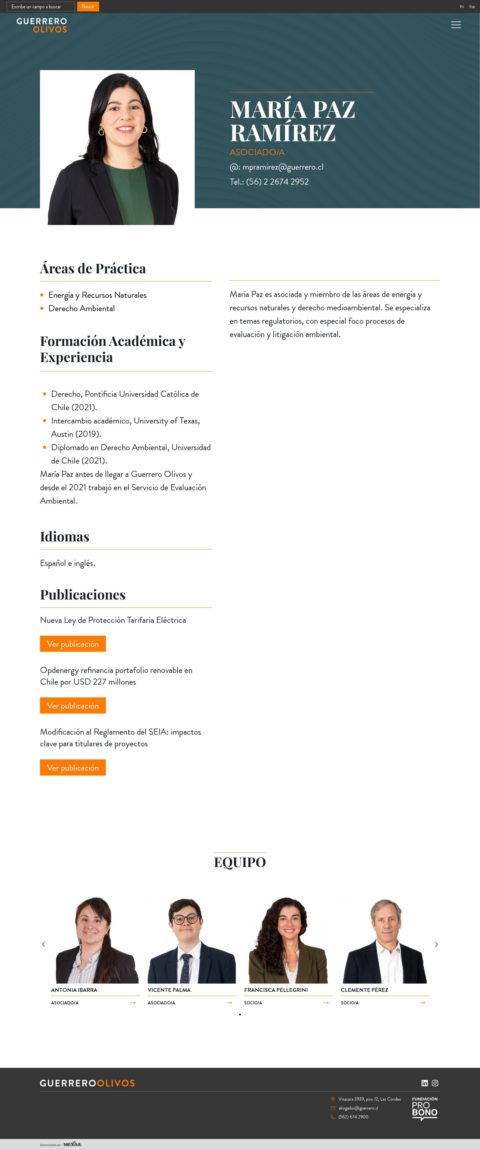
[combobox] (41, 6)
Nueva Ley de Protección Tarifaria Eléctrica (113, 619)
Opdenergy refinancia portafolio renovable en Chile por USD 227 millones (116, 675)
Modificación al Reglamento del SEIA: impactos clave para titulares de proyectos (120, 737)
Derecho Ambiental (81, 308)
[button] (43, 944)
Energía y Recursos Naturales (97, 294)
